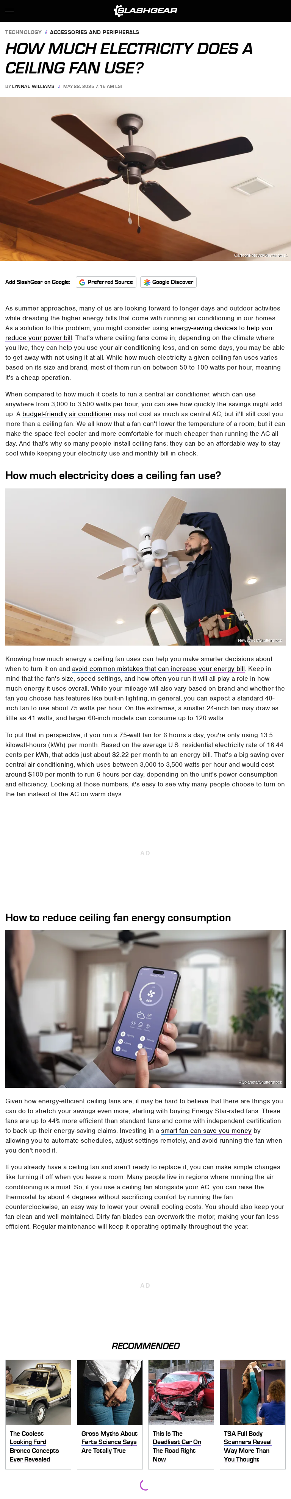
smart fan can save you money (206, 1130)
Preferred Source (110, 282)
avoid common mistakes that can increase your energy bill (158, 668)
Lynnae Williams (33, 86)
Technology (23, 32)
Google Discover (173, 282)
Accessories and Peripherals (94, 32)
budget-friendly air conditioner (67, 414)
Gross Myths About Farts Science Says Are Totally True (109, 1442)
